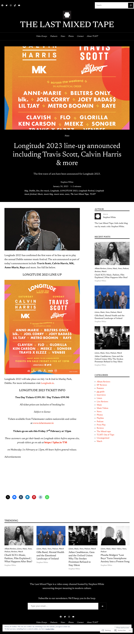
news (67, 194)
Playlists (100, 418)
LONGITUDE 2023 (68, 191)
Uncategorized (103, 438)
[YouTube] (19, 5)
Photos (100, 415)
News (67, 136)
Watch (104, 272)
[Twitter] (6, 5)
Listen (109, 269)
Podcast (126, 269)
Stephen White (67, 182)
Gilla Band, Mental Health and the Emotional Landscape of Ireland (109, 317)
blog (26, 191)
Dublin (32, 191)
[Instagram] (11, 5)
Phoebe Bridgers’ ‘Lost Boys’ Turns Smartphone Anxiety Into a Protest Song (115, 558)
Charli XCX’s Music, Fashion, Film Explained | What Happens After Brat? (111, 276)
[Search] (130, 5)
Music (40, 194)
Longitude (54, 191)
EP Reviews (102, 385)
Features (100, 388)
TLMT (93, 194)
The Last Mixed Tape (67, 25)
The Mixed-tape (104, 431)
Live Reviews (102, 402)
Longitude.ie (47, 383)
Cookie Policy (49, 629)
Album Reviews (100, 269)
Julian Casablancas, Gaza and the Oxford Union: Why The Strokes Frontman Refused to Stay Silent (109, 359)
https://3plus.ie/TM (55, 442)
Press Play (101, 425)
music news (59, 194)
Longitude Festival (86, 191)
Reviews (98, 272)
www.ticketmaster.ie (43, 423)
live (37, 191)
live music (44, 191)
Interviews (101, 395)
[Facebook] (2, 5)
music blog (48, 194)
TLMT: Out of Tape (105, 435)
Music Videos (102, 408)
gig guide (101, 392)
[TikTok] (15, 5)
